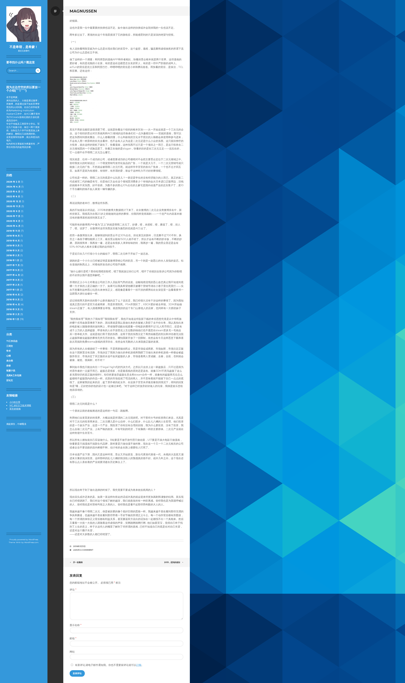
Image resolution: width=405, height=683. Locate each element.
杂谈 (8, 365)
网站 (72, 651)
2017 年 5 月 (13, 270)
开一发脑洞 (78, 562)
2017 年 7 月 (13, 265)
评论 (73, 589)
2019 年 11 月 (13, 230)
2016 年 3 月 (13, 309)
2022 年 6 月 (13, 196)
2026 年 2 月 (13, 181)
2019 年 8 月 (13, 235)
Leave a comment (83, 550)
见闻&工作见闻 (13, 375)
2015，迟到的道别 (172, 562)
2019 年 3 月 (13, 245)
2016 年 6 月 (13, 294)
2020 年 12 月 (13, 201)
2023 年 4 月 (13, 191)
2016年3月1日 (79, 546)
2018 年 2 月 (13, 255)
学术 (8, 350)
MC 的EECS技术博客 (20, 405)
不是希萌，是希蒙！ (23, 47)
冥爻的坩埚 (15, 408)
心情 (8, 355)
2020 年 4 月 (13, 226)
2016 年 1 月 (12, 319)
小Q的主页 (14, 402)
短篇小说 (10, 370)
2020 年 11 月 (13, 206)
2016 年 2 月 (13, 314)
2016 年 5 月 (13, 299)
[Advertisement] (24, 481)
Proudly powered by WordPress (23, 539)
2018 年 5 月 (13, 250)
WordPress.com (31, 542)
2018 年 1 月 (12, 260)
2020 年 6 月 (13, 221)
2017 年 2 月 (13, 284)
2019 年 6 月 (13, 240)
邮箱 (73, 638)
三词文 (9, 346)
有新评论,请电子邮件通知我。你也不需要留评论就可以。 (109, 665)
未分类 (9, 360)
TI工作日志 (12, 341)
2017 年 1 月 (12, 289)
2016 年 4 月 (13, 304)
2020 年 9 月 (13, 211)
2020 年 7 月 (13, 216)
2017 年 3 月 (13, 279)
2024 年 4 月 (13, 186)
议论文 (9, 380)
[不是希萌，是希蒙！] (23, 24)
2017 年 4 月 (13, 275)
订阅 (138, 665)
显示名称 (75, 625)
